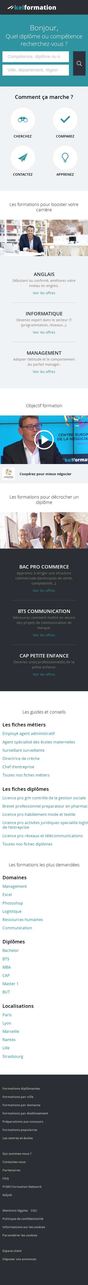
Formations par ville (17, 1097)
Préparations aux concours (22, 1121)
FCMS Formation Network (22, 1186)
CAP (6, 975)
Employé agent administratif (28, 733)
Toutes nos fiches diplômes (27, 844)
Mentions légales (15, 1210)
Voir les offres (44, 293)
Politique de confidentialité (22, 1218)
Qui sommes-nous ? (17, 1153)
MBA (6, 967)
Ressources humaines (22, 919)
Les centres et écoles (17, 1138)
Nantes (9, 1039)
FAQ (5, 1178)
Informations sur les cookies (23, 1227)
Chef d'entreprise (18, 766)
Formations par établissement (25, 1113)
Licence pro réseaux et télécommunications (42, 835)
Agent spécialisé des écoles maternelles (38, 742)
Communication (17, 928)
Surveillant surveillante (23, 750)
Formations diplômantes (21, 1088)
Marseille (10, 1031)
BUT (6, 992)
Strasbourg (12, 1056)
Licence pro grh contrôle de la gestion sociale (44, 798)
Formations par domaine (21, 1105)
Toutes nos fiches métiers (26, 775)
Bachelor (10, 950)
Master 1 (10, 983)
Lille (6, 1048)
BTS (5, 959)
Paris (7, 1015)
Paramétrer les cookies (19, 1235)
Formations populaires (19, 1130)
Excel (7, 894)
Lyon (6, 1023)
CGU (34, 1210)
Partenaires (11, 1170)
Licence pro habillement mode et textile (38, 814)
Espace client (12, 1251)
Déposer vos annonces (19, 1259)
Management (14, 886)
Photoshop (12, 903)
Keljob (7, 1195)
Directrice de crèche (21, 758)
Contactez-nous (14, 1162)
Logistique (12, 911)
